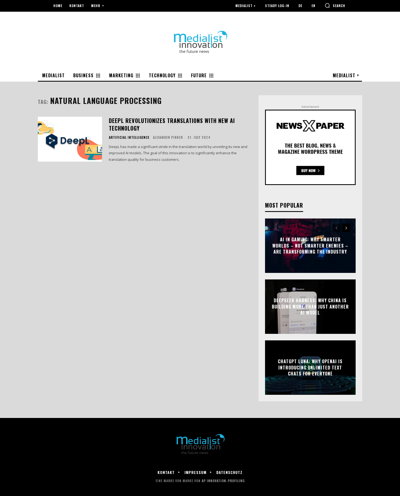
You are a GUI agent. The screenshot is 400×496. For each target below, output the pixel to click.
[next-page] (346, 228)
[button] (335, 5)
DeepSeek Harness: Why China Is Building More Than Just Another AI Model (310, 306)
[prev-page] (336, 228)
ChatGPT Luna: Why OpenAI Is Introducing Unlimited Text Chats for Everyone (310, 367)
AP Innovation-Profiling (223, 480)
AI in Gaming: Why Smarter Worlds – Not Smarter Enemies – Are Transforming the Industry (310, 245)
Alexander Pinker (168, 137)
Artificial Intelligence (129, 137)
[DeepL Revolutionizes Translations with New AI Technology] (70, 139)
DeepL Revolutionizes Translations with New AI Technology (172, 124)
